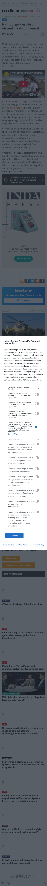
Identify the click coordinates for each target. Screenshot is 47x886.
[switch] (37, 394)
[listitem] (23, 388)
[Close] (41, 341)
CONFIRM (14, 535)
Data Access (23, 545)
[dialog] (23, 443)
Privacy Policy (38, 545)
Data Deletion (8, 545)
